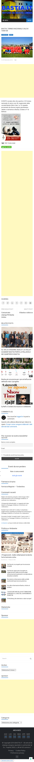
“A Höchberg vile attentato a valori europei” (19, 598)
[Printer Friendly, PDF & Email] (6, 147)
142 (19, 737)
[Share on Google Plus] (21, 303)
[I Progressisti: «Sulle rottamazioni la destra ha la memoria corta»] (17, 542)
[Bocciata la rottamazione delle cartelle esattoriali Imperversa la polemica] (3, 581)
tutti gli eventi (17, 475)
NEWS (29, 20)
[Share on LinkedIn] (12, 303)
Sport (11, 34)
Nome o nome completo (8, 442)
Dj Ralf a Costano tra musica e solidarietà (16, 407)
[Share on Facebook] (3, 303)
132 (14, 737)
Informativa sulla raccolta (7, 760)
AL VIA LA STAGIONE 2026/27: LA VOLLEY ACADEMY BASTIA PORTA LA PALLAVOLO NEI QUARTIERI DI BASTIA (16, 352)
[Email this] (30, 303)
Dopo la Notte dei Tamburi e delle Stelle (19, 523)
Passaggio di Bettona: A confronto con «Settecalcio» (15, 513)
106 (10, 737)
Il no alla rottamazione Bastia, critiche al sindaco (18, 586)
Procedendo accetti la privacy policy (13, 455)
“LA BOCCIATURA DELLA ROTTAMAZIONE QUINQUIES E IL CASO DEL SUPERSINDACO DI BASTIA (19, 593)
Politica (21, 533)
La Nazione (5, 34)
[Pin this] (26, 303)
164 (23, 737)
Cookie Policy (20, 751)
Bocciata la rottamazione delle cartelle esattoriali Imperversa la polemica (18, 580)
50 (6, 737)
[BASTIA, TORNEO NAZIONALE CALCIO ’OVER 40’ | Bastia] (17, 9)
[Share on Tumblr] (17, 303)
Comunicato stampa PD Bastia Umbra (7, 315)
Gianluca (5, 559)
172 (28, 737)
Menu (6, 20)
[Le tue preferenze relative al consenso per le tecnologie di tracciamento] (31, 759)
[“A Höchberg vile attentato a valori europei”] (3, 600)
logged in (20, 416)
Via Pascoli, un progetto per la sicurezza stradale (18, 565)
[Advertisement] (17, 81)
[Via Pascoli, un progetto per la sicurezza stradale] (3, 566)
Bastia (3, 533)
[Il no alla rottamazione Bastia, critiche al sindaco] (3, 587)
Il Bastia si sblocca (26, 313)
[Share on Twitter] (8, 303)
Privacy (11, 751)
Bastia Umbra (9, 533)
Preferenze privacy (17, 753)
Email (3, 448)
